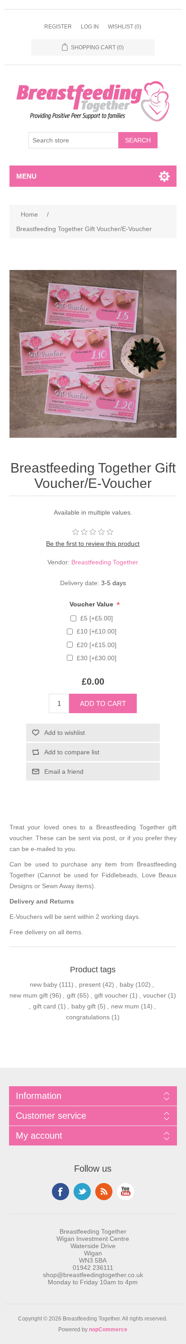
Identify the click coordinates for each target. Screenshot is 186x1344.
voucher (154, 995)
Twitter (82, 1191)
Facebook (60, 1191)
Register (58, 27)
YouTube (125, 1191)
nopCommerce (108, 1329)
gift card (44, 1006)
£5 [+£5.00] (96, 618)
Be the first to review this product (93, 543)
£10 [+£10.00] (96, 631)
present (90, 984)
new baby (43, 984)
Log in (90, 27)
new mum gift (28, 995)
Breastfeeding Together (104, 562)
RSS (103, 1191)
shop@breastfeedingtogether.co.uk (93, 1274)
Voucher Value (92, 604)
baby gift (83, 1006)
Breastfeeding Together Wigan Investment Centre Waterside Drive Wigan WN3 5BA (92, 1246)
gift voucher (111, 995)
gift (71, 995)
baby (127, 984)
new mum (125, 1006)
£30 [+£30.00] (96, 658)
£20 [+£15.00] (96, 644)
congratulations (88, 1017)
